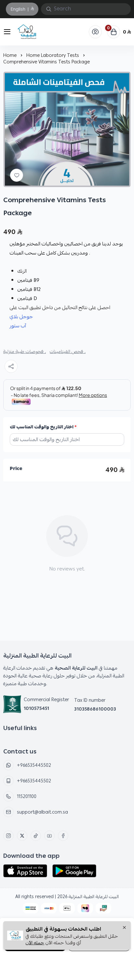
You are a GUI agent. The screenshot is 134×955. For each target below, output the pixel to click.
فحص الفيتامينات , (68, 351)
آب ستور (18, 325)
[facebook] (63, 836)
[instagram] (8, 836)
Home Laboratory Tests (52, 55)
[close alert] (124, 928)
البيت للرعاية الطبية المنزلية (94, 896)
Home (10, 55)
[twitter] (22, 836)
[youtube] (49, 836)
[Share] (11, 366)
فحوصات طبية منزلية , (24, 351)
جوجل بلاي (21, 316)
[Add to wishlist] (16, 175)
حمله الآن (35, 942)
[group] (67, 129)
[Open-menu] (5, 32)
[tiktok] (36, 836)
